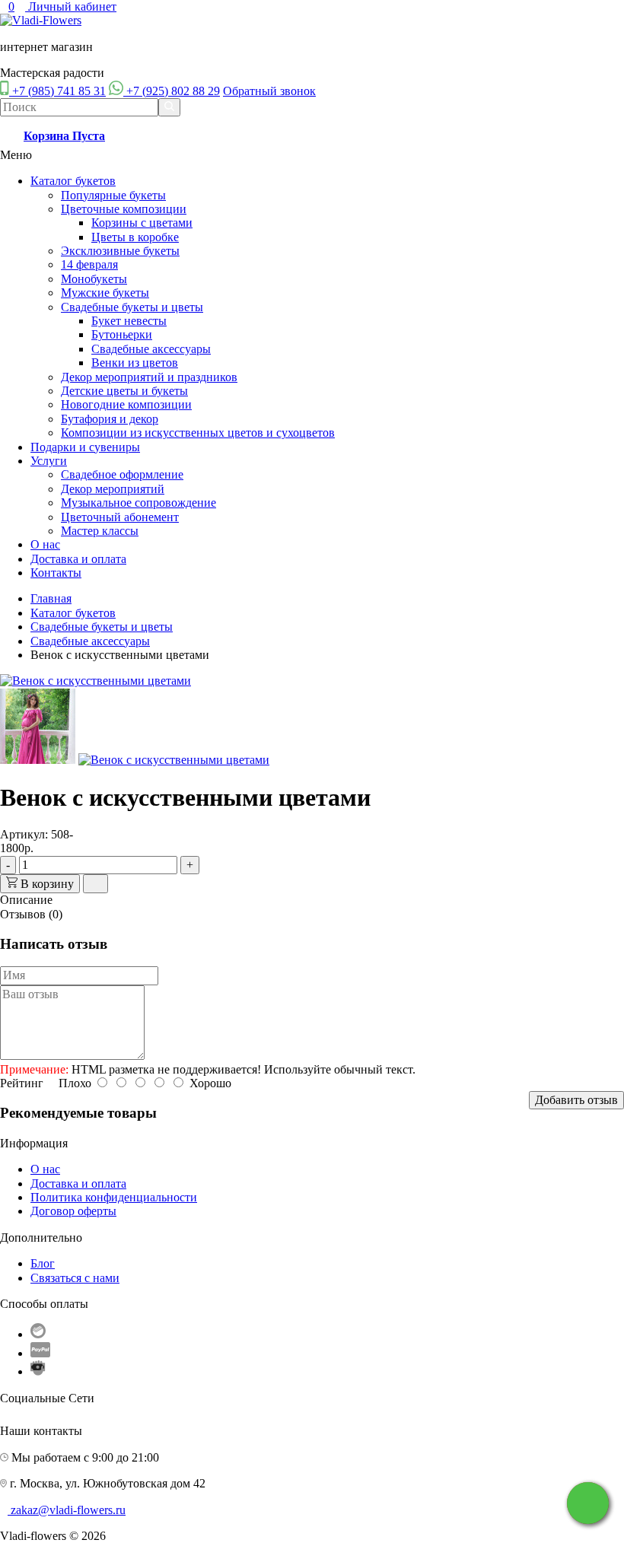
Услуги (48, 460)
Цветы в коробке (135, 237)
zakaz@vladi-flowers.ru (68, 1509)
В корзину (46, 883)
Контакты (55, 572)
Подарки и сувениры (85, 447)
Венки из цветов (134, 362)
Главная (51, 598)
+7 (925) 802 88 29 (173, 90)
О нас (45, 544)
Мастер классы (99, 530)
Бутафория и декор (109, 418)
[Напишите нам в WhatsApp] (588, 1503)
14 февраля (89, 264)
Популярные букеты (113, 195)
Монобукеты (94, 278)
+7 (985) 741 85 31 (59, 90)
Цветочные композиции (123, 208)
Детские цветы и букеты (124, 390)
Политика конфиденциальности (113, 1197)
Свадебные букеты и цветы (132, 307)
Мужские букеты (105, 292)
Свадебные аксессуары (151, 348)
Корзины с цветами (142, 222)
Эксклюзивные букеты (120, 250)
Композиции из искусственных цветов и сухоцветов (198, 432)
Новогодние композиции (126, 404)
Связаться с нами (74, 1277)
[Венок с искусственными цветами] (95, 680)
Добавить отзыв (576, 1099)
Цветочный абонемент (120, 517)
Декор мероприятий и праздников (149, 377)
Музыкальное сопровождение (138, 502)
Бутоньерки (121, 334)
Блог (42, 1263)
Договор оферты (73, 1210)
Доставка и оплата (78, 558)
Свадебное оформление (122, 474)
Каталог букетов (73, 180)
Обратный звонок (269, 90)
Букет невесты (129, 320)
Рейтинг (21, 1083)
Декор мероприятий (112, 488)
